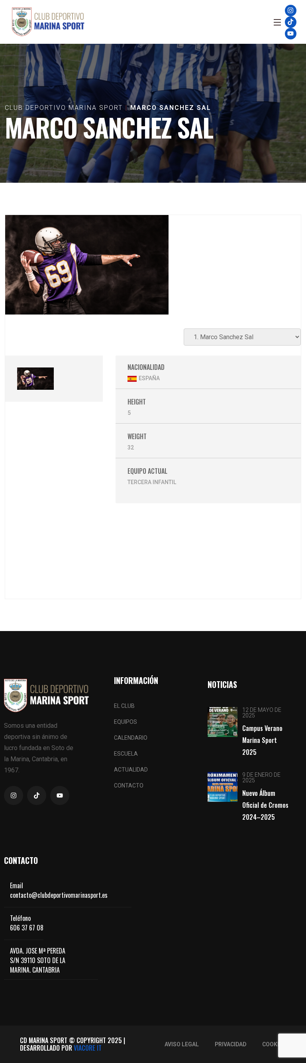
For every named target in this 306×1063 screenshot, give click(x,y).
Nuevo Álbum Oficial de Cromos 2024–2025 (265, 805)
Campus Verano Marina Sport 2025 (262, 740)
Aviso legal (182, 1044)
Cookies (274, 1044)
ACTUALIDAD (131, 769)
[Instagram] (290, 10)
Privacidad (230, 1044)
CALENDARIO (130, 738)
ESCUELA (126, 753)
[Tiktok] (290, 22)
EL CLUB (124, 706)
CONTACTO (128, 785)
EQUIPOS (125, 722)
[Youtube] (290, 33)
